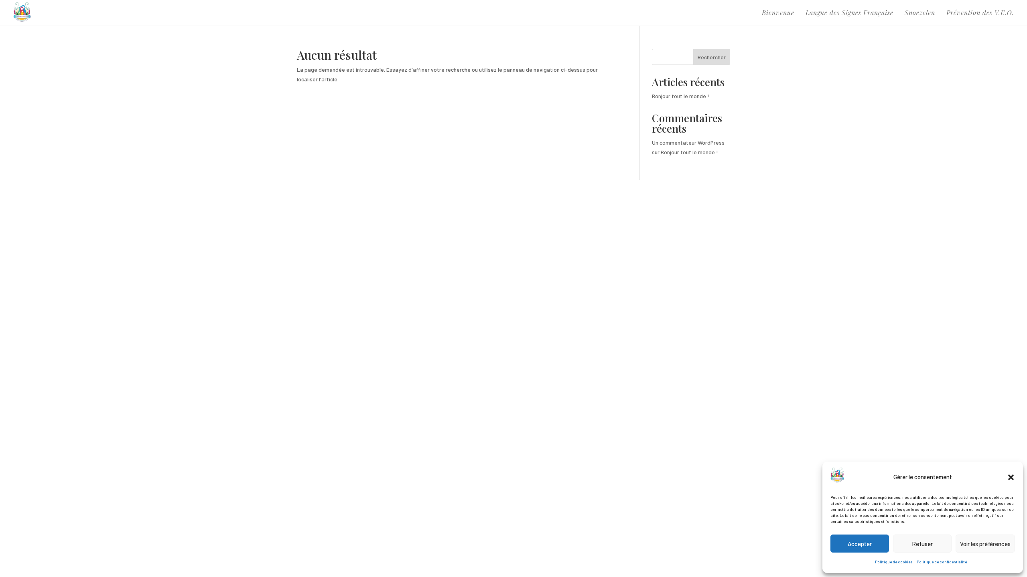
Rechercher (712, 57)
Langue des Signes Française (849, 13)
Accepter (860, 543)
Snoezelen (920, 13)
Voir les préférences (985, 543)
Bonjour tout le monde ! (680, 96)
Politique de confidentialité (942, 561)
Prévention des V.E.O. (980, 13)
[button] (1011, 477)
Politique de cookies (894, 561)
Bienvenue (778, 13)
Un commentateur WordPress (688, 142)
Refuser (922, 543)
